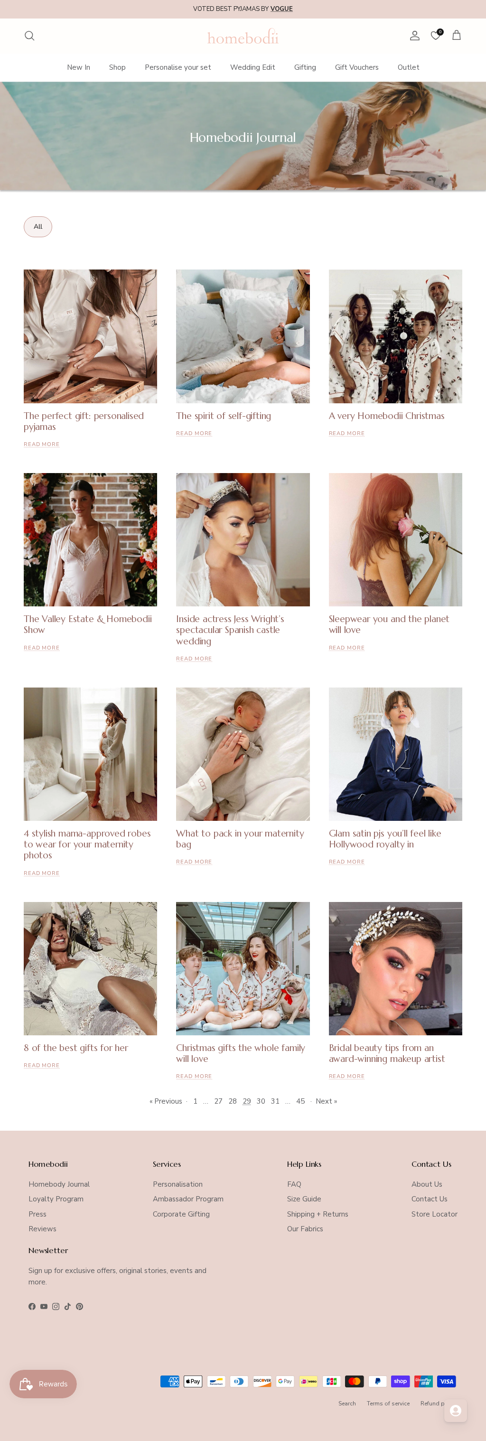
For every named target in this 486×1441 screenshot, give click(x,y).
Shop (117, 67)
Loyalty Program (56, 1199)
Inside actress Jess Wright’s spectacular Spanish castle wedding (230, 629)
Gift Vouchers (357, 67)
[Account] (413, 35)
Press (37, 1214)
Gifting (305, 67)
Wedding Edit (252, 67)
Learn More (317, 9)
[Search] (29, 35)
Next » (326, 1101)
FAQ (294, 1184)
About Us (426, 1184)
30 (261, 1101)
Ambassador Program (188, 1199)
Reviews (42, 1229)
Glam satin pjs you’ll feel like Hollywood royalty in (385, 838)
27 (218, 1101)
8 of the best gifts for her (76, 1047)
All (38, 226)
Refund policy (439, 1403)
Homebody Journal (59, 1184)
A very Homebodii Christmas (387, 415)
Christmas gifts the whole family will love (240, 1053)
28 (232, 1101)
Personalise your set (178, 67)
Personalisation (178, 1184)
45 (300, 1101)
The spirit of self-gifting (223, 415)
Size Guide (304, 1199)
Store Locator (434, 1214)
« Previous (166, 1101)
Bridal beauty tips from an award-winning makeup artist (387, 1053)
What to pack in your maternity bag (240, 838)
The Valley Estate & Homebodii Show (87, 624)
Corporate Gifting (181, 1214)
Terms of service (388, 1403)
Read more (42, 444)
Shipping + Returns (317, 1214)
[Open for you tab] (455, 1410)
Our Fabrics (305, 1229)
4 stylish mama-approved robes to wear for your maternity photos (87, 844)
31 (275, 1101)
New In (78, 67)
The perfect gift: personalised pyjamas (84, 421)
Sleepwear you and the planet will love (389, 624)
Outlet (409, 67)
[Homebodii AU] (243, 36)
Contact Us (429, 1199)
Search (347, 1403)
